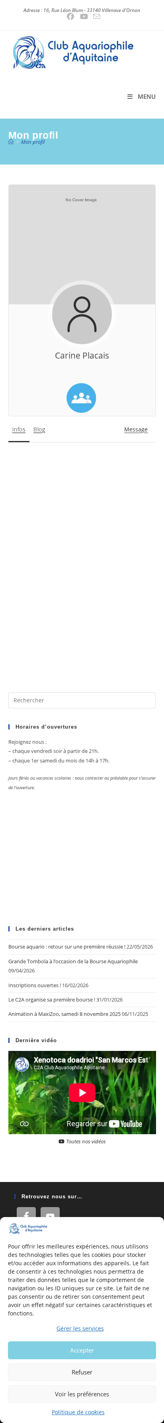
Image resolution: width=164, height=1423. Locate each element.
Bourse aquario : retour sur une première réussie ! (66, 946)
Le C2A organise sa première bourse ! (51, 999)
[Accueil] (11, 141)
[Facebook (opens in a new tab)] (70, 16)
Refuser (82, 1372)
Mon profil (33, 141)
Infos (19, 429)
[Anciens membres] (81, 398)
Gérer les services (80, 1328)
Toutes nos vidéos (85, 1141)
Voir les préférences (82, 1394)
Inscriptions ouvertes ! (34, 985)
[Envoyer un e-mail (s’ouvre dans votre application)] (95, 16)
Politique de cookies (78, 1412)
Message (136, 429)
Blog (39, 429)
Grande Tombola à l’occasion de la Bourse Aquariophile (73, 961)
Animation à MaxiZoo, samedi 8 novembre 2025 (64, 1013)
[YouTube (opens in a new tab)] (84, 16)
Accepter (82, 1350)
